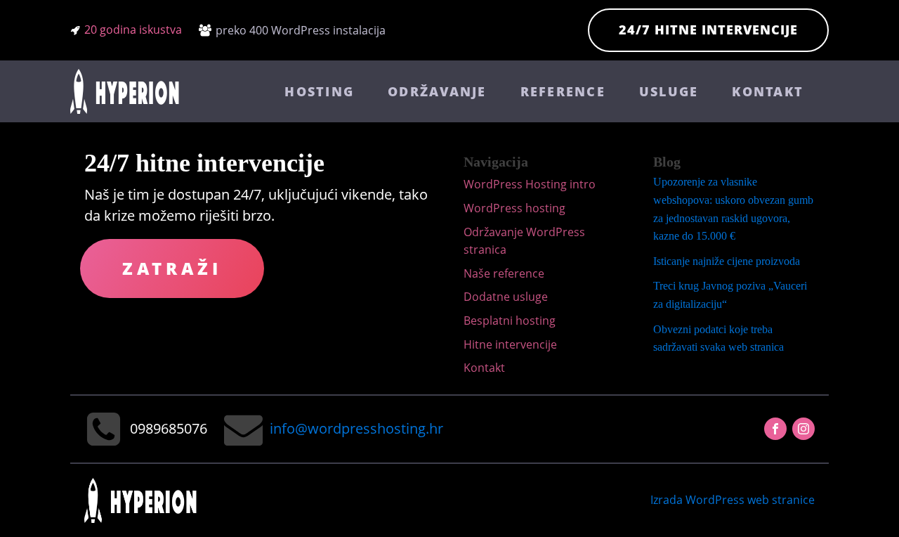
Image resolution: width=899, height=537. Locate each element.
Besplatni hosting (510, 320)
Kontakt (767, 91)
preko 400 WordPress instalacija (301, 30)
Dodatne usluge (506, 296)
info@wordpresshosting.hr (356, 428)
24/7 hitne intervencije (708, 29)
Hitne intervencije (510, 344)
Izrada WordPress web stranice (732, 499)
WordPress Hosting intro (530, 184)
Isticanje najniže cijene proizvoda (726, 261)
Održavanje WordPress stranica (524, 241)
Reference (562, 91)
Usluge (669, 91)
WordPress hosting (514, 208)
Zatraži (172, 268)
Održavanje (437, 91)
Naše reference (504, 273)
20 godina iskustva (133, 29)
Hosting (319, 91)
